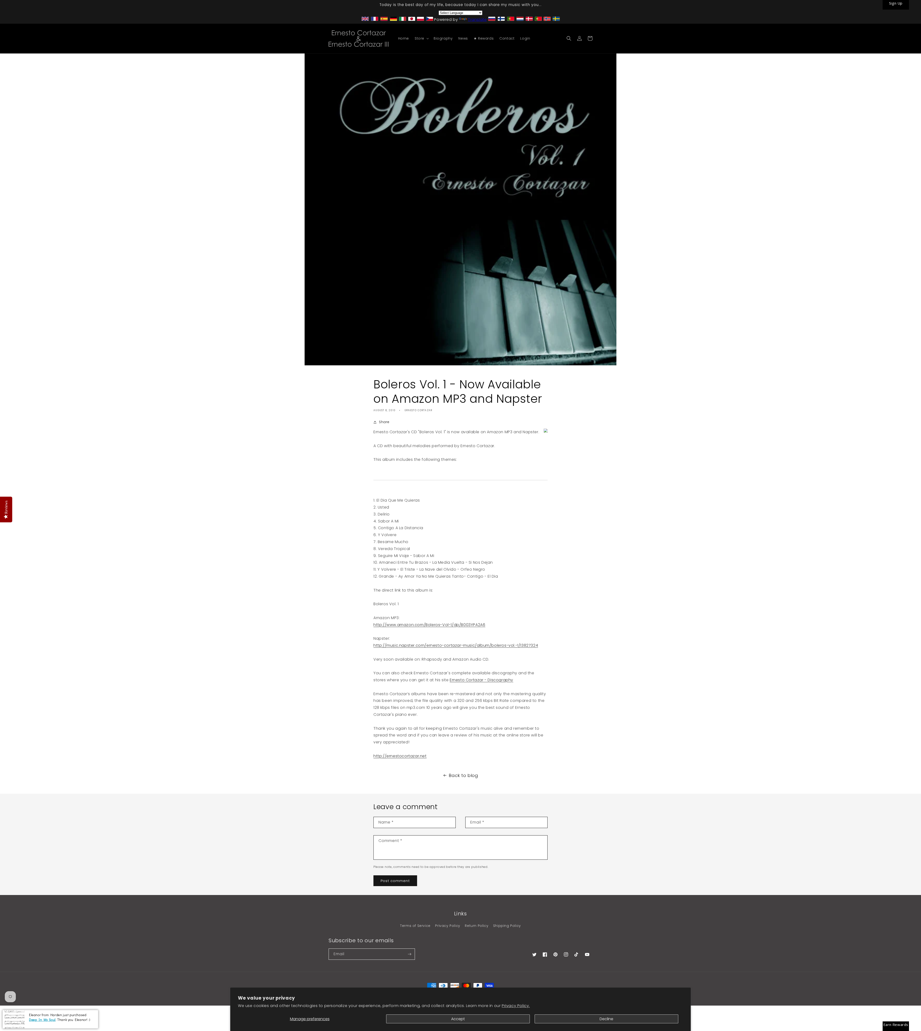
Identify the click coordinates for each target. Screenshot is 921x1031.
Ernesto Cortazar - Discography (481, 680)
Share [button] (384, 422)
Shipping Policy (507, 925)
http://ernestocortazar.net (400, 756)
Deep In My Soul (42, 1019)
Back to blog (463, 775)
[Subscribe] (409, 954)
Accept (458, 1019)
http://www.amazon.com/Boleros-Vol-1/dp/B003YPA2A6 (429, 625)
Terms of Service (415, 925)
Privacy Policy (447, 925)
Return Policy (476, 925)
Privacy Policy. (516, 1005)
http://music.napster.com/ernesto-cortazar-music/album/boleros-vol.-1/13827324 (455, 645)
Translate (477, 19)
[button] (421, 38)
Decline (606, 1019)
